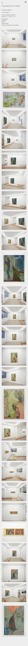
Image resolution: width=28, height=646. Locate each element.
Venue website (5, 23)
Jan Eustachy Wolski (6, 10)
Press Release (5, 19)
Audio (3, 22)
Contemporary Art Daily (11, 6)
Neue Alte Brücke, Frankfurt (8, 15)
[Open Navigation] (25, 2)
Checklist (4, 20)
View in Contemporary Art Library (10, 25)
